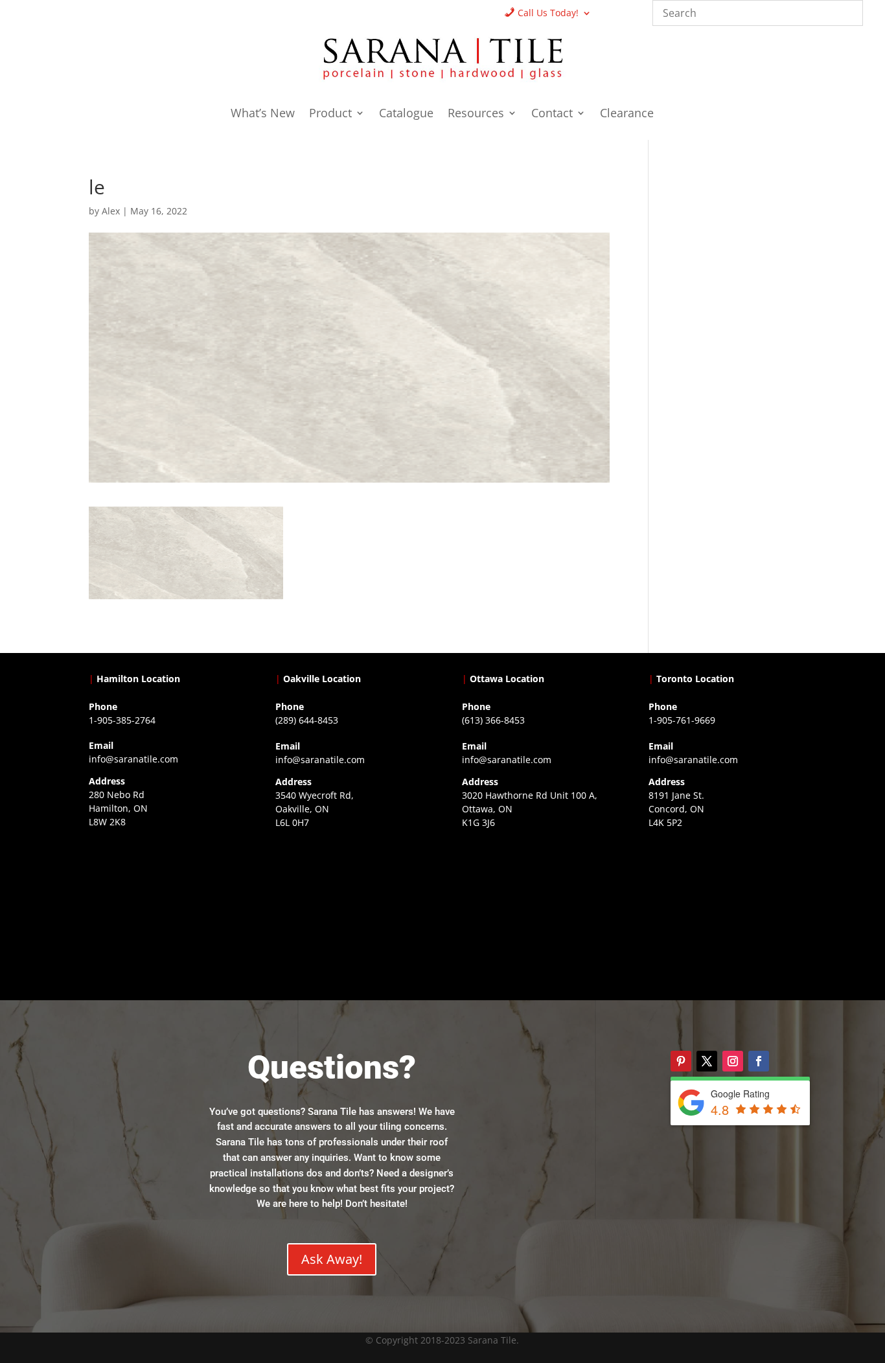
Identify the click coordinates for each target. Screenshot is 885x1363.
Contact (552, 114)
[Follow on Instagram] (732, 1061)
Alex (111, 211)
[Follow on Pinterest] (681, 1061)
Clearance (627, 114)
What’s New (263, 114)
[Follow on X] (706, 1061)
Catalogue (406, 114)
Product (330, 114)
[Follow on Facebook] (758, 1061)
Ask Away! (331, 1259)
